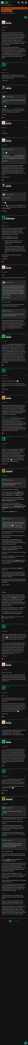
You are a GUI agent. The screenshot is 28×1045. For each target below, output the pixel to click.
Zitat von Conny (8, 480)
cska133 (4, 13)
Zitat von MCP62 (9, 808)
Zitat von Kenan (8, 311)
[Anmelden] (22, 2)
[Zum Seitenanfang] (25, 1043)
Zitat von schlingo (9, 149)
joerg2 (4, 446)
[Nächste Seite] (17, 921)
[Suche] (18, 2)
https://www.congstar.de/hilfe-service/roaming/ (10, 417)
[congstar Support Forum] (5, 2)
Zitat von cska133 (9, 96)
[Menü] (25, 2)
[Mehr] (25, 27)
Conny (11, 109)
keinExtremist (5, 617)
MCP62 (4, 786)
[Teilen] (25, 17)
